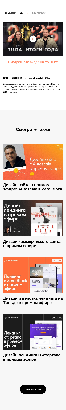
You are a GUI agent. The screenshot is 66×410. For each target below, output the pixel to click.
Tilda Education (9, 13)
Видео (23, 13)
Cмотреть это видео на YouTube (33, 62)
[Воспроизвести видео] (33, 39)
